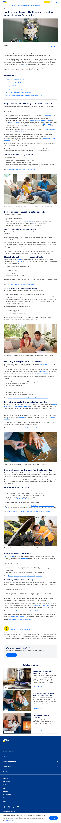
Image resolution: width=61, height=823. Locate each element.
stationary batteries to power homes (40, 605)
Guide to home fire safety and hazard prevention (22, 169)
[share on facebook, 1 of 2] (51, 46)
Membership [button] (7, 766)
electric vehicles (14, 122)
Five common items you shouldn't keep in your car (22, 284)
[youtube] (18, 807)
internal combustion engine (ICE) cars (40, 120)
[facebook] (4, 807)
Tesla (49, 124)
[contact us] (52, 2)
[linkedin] (13, 807)
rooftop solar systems (17, 616)
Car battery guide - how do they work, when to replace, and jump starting (29, 511)
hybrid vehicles (10, 131)
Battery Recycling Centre (24, 499)
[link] (8, 740)
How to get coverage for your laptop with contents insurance (26, 428)
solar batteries (21, 131)
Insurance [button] (6, 746)
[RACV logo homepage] (5, 2)
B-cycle (19, 259)
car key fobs (30, 221)
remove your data (42, 373)
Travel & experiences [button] (9, 761)
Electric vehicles (9, 556)
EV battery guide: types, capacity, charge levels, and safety (25, 576)
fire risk (25, 64)
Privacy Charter (9, 820)
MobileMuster (44, 364)
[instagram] (9, 807)
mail (10, 373)
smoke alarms (48, 115)
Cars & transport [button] (8, 751)
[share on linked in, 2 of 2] (54, 46)
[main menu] (56, 2)
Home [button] (5, 756)
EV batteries (24, 558)
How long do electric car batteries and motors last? (23, 611)
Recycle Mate (22, 417)
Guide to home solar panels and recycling (20, 619)
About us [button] (5, 772)
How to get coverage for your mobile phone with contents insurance (28, 398)
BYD (44, 124)
